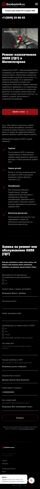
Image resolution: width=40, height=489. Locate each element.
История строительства (8, 468)
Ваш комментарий (9, 400)
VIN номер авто (8, 343)
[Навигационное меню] (36, 4)
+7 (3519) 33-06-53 (13, 18)
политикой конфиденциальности (26, 428)
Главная (4, 460)
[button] (20, 10)
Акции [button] (4, 471)
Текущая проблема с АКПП (12, 360)
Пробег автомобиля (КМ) (11, 313)
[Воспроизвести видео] (20, 38)
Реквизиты (5, 463)
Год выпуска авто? (9, 301)
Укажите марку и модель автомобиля (16, 289)
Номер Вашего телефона (11, 388)
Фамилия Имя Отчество (11, 376)
